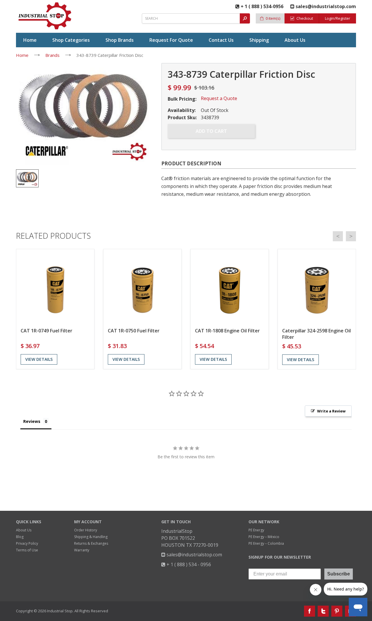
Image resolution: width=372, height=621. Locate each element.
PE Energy (256, 530)
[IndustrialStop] (45, 16)
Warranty (81, 550)
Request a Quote (219, 98)
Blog (20, 536)
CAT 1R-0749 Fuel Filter (46, 330)
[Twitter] (323, 611)
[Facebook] (309, 611)
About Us (23, 530)
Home (22, 55)
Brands (52, 55)
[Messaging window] (312, 493)
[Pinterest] (336, 611)
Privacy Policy (27, 543)
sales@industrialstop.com (193, 554)
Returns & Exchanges (91, 543)
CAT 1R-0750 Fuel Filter (134, 330)
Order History (85, 530)
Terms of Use (27, 550)
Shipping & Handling (91, 536)
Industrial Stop (60, 610)
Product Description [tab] (191, 163)
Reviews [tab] (31, 421)
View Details (39, 359)
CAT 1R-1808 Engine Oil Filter (227, 330)
